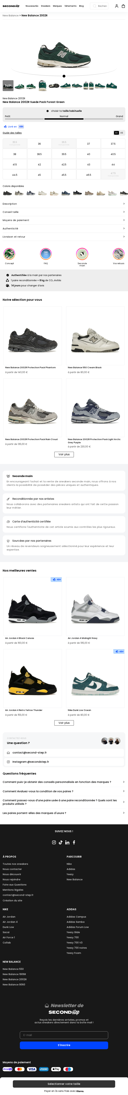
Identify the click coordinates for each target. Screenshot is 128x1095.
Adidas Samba (75, 922)
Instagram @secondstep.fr (30, 762)
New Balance (74, 879)
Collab (7, 942)
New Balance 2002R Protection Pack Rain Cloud (31, 439)
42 (39, 164)
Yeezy (70, 874)
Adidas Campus (76, 916)
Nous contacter (12, 869)
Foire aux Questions (14, 884)
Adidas (71, 869)
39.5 (64, 154)
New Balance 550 (13, 969)
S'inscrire (64, 1045)
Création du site (12, 900)
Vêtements (70, 6)
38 (14, 154)
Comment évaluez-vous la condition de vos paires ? (38, 791)
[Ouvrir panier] (122, 6)
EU (116, 132)
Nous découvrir (12, 874)
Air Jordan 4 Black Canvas (19, 638)
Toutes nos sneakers (15, 864)
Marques (57, 6)
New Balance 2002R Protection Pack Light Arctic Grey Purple (94, 441)
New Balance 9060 (14, 984)
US (121, 132)
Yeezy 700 (73, 937)
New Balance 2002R (14, 98)
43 (88, 164)
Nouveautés (32, 6)
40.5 (113, 154)
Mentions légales (13, 890)
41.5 (15, 164)
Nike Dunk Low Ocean (79, 710)
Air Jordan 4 (10, 922)
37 (88, 144)
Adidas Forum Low (78, 927)
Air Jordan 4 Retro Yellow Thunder (23, 710)
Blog (81, 6)
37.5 (113, 144)
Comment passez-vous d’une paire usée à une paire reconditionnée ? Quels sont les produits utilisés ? (60, 802)
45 (39, 175)
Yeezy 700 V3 (74, 942)
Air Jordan (9, 916)
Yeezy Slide (73, 932)
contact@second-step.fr (18, 895)
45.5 (64, 175)
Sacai (6, 932)
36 (39, 144)
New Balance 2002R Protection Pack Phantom (30, 367)
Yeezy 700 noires (77, 947)
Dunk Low (8, 927)
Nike (69, 864)
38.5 (39, 154)
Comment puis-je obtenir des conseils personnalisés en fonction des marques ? (57, 782)
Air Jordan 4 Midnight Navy (83, 638)
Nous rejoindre (11, 879)
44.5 (14, 175)
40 (88, 154)
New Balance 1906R (14, 974)
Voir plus (64, 454)
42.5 (64, 164)
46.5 (88, 175)
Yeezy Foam (74, 953)
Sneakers (45, 6)
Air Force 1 (9, 937)
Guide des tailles (12, 132)
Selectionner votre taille (64, 1084)
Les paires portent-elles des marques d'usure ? (34, 813)
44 (113, 164)
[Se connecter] (117, 6)
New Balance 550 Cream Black (85, 367)
